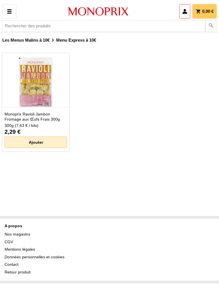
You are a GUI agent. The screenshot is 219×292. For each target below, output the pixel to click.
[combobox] (109, 26)
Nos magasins (17, 234)
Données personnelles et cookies (34, 257)
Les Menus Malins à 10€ (26, 40)
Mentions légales (20, 249)
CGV (9, 242)
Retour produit (18, 272)
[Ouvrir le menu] (9, 11)
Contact (12, 264)
